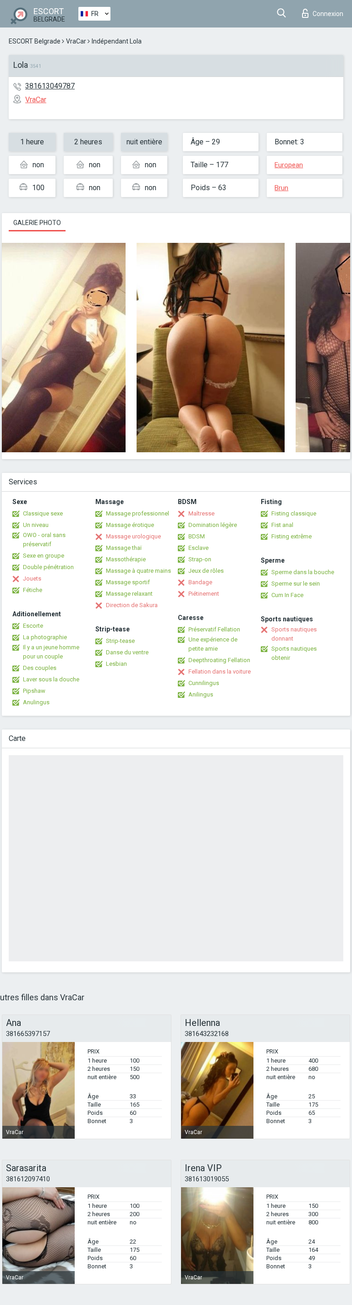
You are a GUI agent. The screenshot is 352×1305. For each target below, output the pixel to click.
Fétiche (32, 590)
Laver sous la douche (51, 679)
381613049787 (50, 86)
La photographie (45, 637)
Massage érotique (130, 524)
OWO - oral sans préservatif (44, 540)
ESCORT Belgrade (34, 41)
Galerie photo (37, 222)
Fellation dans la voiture (219, 671)
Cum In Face (287, 595)
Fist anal (282, 524)
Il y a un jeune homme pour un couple (51, 652)
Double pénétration (48, 567)
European (289, 165)
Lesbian (116, 663)
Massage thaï (124, 547)
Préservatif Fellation (214, 629)
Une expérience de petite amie (212, 644)
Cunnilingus (203, 683)
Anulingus (36, 702)
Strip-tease (120, 640)
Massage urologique (133, 536)
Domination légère (212, 524)
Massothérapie (126, 559)
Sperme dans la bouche (302, 572)
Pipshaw (34, 690)
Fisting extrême (291, 536)
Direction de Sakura (132, 605)
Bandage (200, 582)
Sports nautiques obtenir (294, 653)
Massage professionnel (137, 513)
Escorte (33, 625)
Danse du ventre (127, 652)
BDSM (196, 536)
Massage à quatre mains (138, 570)
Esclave (198, 547)
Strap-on (199, 559)
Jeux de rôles (206, 570)
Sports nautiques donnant (294, 634)
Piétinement (203, 593)
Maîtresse (201, 513)
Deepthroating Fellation (219, 660)
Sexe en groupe (43, 555)
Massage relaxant (129, 593)
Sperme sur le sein (295, 583)
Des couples (39, 667)
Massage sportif (128, 582)
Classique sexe (43, 513)
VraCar (76, 41)
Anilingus (200, 694)
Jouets (32, 578)
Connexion (328, 13)
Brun (281, 188)
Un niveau (36, 524)
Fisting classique (293, 513)
